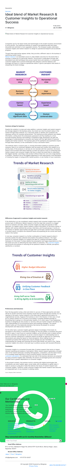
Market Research (13, 427)
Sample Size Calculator (53, 430)
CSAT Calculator (54, 427)
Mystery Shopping (13, 426)
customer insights (53, 242)
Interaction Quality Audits (16, 424)
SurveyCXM (29, 424)
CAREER (56, 465)
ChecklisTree (30, 431)
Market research (10, 57)
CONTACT (63, 465)
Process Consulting (14, 429)
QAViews (29, 429)
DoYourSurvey (30, 426)
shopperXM (29, 427)
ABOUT (51, 465)
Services (8, 11)
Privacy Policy (33, 466)
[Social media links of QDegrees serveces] (55, 421)
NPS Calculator (54, 425)
